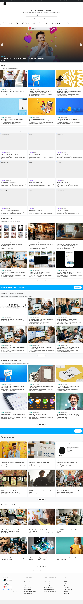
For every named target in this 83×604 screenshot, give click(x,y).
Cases (12, 23)
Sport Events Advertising (49, 589)
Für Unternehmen (61, 23)
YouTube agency (27, 585)
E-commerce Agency (48, 579)
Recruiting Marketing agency (30, 591)
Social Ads (66, 579)
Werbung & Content (72, 23)
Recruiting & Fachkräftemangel (32, 23)
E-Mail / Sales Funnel (48, 585)
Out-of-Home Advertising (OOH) (50, 591)
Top (2, 23)
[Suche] (78, 4)
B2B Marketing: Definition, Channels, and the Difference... (46, 0)
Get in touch (77, 287)
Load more (41, 280)
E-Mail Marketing (47, 583)
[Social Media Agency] (22, 4)
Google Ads (66, 587)
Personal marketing (28, 593)
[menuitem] (7, 0)
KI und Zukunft (20, 23)
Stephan (48, 570)
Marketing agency (27, 579)
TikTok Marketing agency (29, 581)
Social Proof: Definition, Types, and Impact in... (27, 0)
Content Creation (27, 587)
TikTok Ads (66, 581)
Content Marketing (27, 589)
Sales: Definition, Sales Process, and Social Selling (66, 0)
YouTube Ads (66, 585)
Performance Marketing (49, 581)
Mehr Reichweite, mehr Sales (48, 23)
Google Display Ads (68, 589)
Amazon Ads (66, 593)
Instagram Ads (67, 583)
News (7, 23)
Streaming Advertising (48, 587)
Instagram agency (27, 583)
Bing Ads (66, 591)
